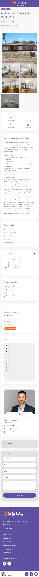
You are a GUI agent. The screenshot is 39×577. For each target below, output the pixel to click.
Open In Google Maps (10, 328)
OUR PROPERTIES (8, 549)
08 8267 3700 (8, 528)
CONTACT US (7, 553)
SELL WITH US (7, 542)
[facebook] (4, 564)
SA (12, 319)
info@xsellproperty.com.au (11, 525)
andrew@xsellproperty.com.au (14, 429)
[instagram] (9, 564)
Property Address (9, 308)
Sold (3, 9)
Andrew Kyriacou (10, 420)
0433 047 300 (10, 425)
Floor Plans (7, 253)
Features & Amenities (10, 282)
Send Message (19, 495)
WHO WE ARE (7, 538)
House (8, 9)
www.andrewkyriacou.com (13, 432)
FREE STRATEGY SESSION (11, 545)
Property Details (9, 225)
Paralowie (15, 25)
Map (5, 339)
